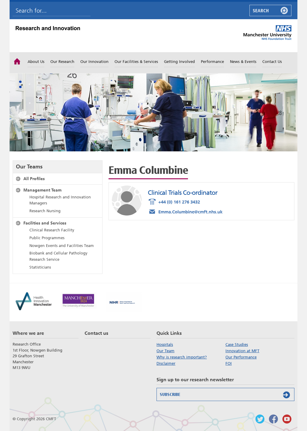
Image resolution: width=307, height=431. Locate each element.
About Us (36, 61)
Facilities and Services (44, 223)
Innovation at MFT (242, 351)
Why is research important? (181, 357)
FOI (228, 363)
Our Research (62, 61)
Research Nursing (45, 211)
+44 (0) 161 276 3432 (174, 201)
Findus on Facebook (273, 419)
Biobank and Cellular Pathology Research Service (58, 256)
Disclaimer (165, 363)
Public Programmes (46, 238)
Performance (212, 61)
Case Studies (236, 344)
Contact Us (272, 61)
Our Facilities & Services (136, 61)
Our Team (165, 351)
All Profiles (34, 178)
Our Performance (241, 357)
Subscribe (170, 394)
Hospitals (164, 344)
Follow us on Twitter (260, 419)
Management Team (42, 190)
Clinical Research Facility (51, 230)
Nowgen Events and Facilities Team (61, 245)
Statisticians (40, 267)
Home (17, 61)
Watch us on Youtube (287, 419)
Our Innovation (94, 61)
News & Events (243, 61)
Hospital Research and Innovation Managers (60, 200)
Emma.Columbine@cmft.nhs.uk (185, 211)
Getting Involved (179, 61)
